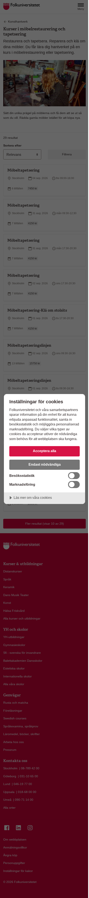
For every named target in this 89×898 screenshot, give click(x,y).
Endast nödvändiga (45, 464)
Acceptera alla (44, 451)
